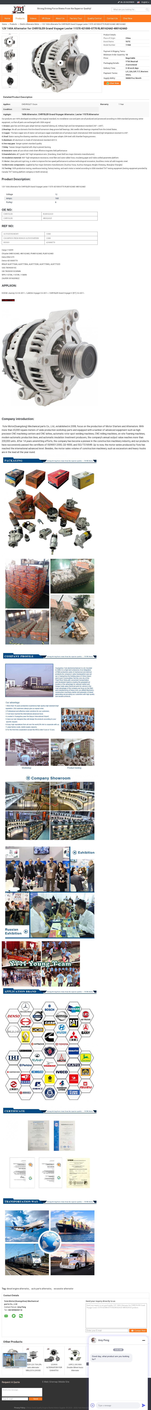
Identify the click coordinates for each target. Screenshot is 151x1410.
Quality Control (94, 18)
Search (147, 10)
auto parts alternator (41, 1288)
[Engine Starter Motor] (60, 63)
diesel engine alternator (18, 1288)
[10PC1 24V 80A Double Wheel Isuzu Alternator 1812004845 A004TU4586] (75, 1355)
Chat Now (127, 18)
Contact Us (112, 18)
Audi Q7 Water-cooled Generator (12, 1366)
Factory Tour (76, 18)
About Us (60, 18)
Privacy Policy (19, 1408)
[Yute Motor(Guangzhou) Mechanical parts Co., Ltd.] (18, 9)
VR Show (46, 18)
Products (20, 18)
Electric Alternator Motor (29, 24)
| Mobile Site (63, 1382)
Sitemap (53, 1382)
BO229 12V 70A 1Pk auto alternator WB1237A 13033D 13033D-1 (33, 1368)
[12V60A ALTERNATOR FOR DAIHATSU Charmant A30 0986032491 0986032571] (54, 1355)
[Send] (143, 1405)
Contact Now (139, 1331)
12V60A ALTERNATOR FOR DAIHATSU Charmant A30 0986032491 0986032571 (54, 1368)
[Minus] (143, 1340)
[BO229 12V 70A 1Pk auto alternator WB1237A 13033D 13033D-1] (33, 1355)
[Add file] (93, 1405)
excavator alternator (63, 1288)
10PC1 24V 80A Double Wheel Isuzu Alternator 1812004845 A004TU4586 (75, 1368)
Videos (33, 18)
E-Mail (45, 1382)
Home (7, 18)
